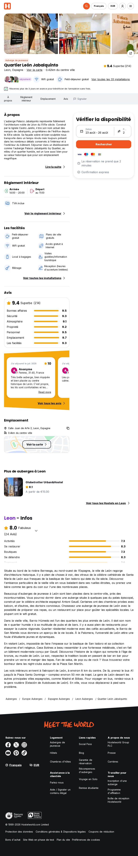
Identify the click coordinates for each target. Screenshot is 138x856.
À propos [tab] (8, 99)
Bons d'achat (12, 839)
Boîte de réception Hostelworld (118, 800)
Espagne (17, 70)
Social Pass (85, 744)
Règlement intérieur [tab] (26, 99)
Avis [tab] (66, 98)
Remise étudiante (89, 787)
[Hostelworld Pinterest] (16, 753)
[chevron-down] (36, 531)
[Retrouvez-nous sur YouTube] (8, 753)
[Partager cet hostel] (130, 53)
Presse (112, 752)
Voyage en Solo (88, 779)
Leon (7, 70)
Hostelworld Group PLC (118, 744)
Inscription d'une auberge (117, 782)
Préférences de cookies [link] (86, 839)
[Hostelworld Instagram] (24, 745)
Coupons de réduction (101, 831)
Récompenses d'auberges (87, 770)
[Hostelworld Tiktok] (24, 753)
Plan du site (63, 839)
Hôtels (53, 752)
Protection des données (19, 831)
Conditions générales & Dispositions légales (61, 831)
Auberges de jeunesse (57, 744)
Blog (81, 752)
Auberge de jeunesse (16, 60)
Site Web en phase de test (38, 839)
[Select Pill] (86, 6)
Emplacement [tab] (48, 98)
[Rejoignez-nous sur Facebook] (8, 745)
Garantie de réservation (85, 761)
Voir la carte (34, 70)
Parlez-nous (57, 782)
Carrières (113, 761)
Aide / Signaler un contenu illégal (60, 791)
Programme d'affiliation (114, 791)
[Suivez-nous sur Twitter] (16, 745)
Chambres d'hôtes (60, 761)
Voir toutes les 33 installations (110, 79)
